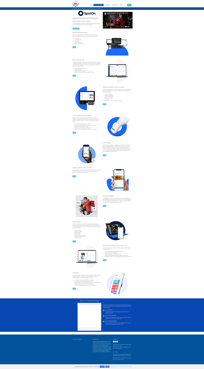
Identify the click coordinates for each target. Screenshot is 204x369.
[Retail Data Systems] (76, 3)
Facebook (113, 341)
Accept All (102, 366)
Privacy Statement (129, 366)
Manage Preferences (114, 366)
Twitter (115, 341)
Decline (107, 366)
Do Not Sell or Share (121, 366)
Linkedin (117, 341)
